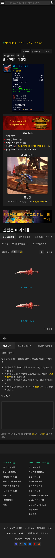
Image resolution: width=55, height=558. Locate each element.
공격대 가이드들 (10, 490)
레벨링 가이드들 (10, 476)
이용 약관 (37, 538)
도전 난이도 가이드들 (37, 504)
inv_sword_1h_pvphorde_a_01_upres (34, 145)
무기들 (29, 43)
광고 (50, 528)
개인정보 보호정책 (22, 538)
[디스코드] (16, 544)
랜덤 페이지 (33, 533)
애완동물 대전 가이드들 (38, 495)
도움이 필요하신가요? (13, 528)
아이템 (21, 43)
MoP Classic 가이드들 (39, 462)
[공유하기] (52, 2)
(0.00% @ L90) (25, 91)
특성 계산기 (8, 495)
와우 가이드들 (9, 462)
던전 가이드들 (34, 476)
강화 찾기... (37, 51)
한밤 (5, 504)
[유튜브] (35, 544)
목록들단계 (8, 500)
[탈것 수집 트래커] (27, 216)
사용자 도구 (29, 528)
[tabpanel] (27, 290)
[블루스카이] (25, 544)
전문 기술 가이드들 (11, 486)
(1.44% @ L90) (27, 89)
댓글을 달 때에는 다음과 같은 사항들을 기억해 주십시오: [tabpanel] (27, 398)
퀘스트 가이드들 (35, 486)
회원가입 (44, 434)
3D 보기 (47, 51)
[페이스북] (30, 544)
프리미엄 (44, 533)
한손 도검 (39, 43)
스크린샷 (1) (27, 154)
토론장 (38, 386)
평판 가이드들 (34, 490)
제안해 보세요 (39, 201)
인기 (14, 252)
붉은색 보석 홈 (20, 96)
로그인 (34, 434)
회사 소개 (41, 528)
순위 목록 (33, 514)
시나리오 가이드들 (36, 500)
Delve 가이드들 (10, 472)
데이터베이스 (11, 43)
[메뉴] (2, 2)
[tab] (8, 236)
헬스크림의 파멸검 (27, 287)
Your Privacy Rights (16, 533)
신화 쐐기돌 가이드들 (12, 481)
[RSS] (39, 544)
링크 (27, 51)
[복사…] (42, 252)
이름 (20, 252)
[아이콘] (7, 68)
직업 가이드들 (9, 467)
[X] (21, 544)
